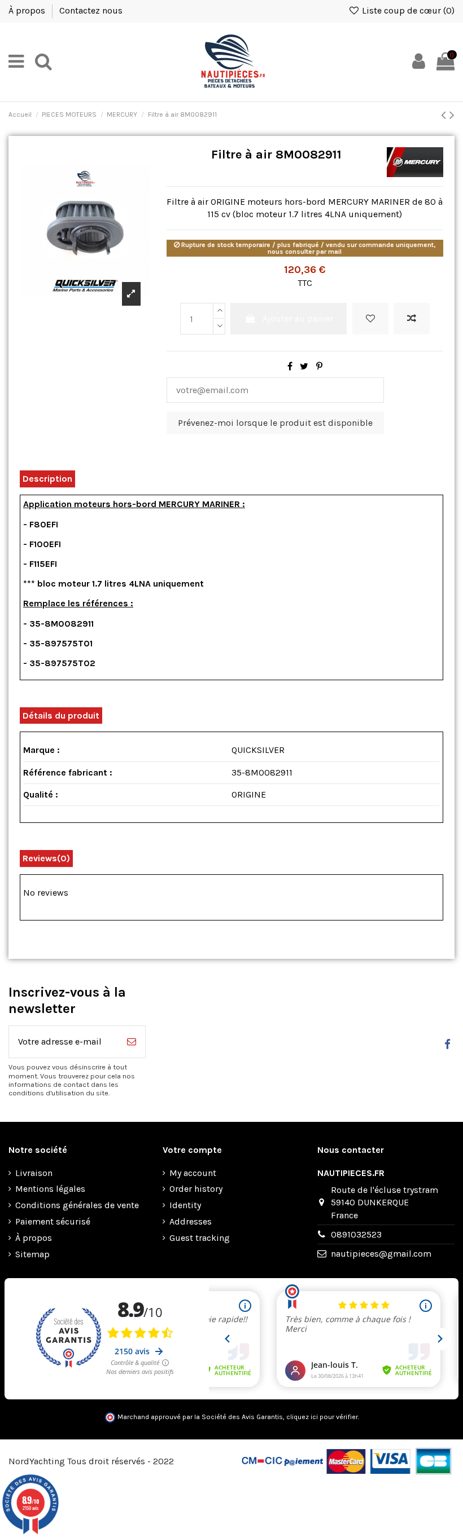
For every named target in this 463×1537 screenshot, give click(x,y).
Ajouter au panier (298, 318)
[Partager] (289, 366)
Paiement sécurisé (52, 1221)
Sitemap (32, 1254)
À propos (27, 10)
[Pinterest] (319, 366)
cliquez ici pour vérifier (322, 1417)
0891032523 (356, 1234)
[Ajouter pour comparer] (412, 318)
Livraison (34, 1173)
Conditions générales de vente (77, 1205)
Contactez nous (91, 10)
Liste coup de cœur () (407, 10)
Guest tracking (199, 1237)
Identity (185, 1205)
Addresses (190, 1221)
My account (192, 1173)
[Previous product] (445, 115)
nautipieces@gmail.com (381, 1253)
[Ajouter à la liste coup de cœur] (370, 318)
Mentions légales (50, 1188)
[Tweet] (304, 366)
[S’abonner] (131, 1042)
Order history (195, 1188)
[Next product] (452, 115)
